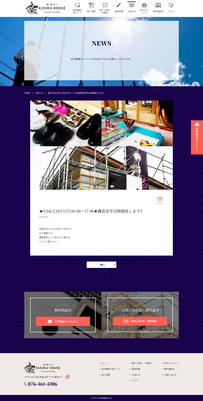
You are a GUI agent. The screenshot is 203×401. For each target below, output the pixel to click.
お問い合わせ (170, 374)
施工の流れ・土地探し (142, 363)
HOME (27, 93)
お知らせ (39, 93)
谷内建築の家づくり (111, 368)
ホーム (105, 363)
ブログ (135, 380)
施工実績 (106, 374)
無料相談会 (169, 368)
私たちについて (171, 363)
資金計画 (136, 368)
